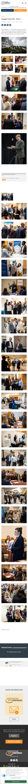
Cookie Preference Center (15, 777)
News (2, 16)
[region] (14, 775)
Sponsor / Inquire (14, 742)
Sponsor (20, 10)
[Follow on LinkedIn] (17, 760)
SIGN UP (14, 719)
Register (14, 736)
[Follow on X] (14, 760)
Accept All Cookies (15, 781)
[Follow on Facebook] (11, 760)
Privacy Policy (12, 775)
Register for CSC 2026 (7, 10)
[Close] (25, 769)
